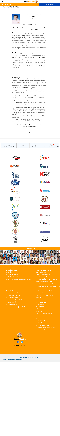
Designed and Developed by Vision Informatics (12, 359)
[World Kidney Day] (15, 158)
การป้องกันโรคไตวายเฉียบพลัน (43, 277)
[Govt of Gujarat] (15, 240)
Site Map (24, 355)
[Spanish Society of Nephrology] (15, 191)
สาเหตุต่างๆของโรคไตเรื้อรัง (13, 293)
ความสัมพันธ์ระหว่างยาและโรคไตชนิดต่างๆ (46, 323)
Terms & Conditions (32, 355)
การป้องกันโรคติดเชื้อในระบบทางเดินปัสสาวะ (47, 284)
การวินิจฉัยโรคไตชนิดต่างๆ (13, 277)
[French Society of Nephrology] (15, 207)
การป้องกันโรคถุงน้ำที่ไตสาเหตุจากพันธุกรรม (46, 279)
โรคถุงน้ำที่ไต (39, 311)
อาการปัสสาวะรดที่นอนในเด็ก (43, 330)
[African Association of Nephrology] (15, 223)
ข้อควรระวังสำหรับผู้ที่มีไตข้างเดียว (44, 281)
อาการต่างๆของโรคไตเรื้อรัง (13, 295)
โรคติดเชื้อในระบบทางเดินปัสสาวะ (44, 316)
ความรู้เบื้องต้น (9, 272)
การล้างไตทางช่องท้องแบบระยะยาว (44, 295)
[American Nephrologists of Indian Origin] (45, 240)
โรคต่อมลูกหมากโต (40, 320)
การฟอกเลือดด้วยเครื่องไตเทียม (43, 293)
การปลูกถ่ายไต (39, 297)
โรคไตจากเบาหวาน (40, 309)
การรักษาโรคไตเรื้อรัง (11, 304)
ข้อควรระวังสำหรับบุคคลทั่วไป (43, 272)
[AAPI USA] (15, 183)
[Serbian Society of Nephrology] (15, 215)
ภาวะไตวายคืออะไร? (41, 304)
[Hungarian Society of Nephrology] (45, 215)
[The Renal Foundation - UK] (45, 183)
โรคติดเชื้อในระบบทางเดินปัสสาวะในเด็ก (45, 327)
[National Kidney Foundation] (15, 166)
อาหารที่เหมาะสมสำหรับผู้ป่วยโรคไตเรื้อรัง (16, 307)
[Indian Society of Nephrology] (45, 199)
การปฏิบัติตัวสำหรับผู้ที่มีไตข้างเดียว (44, 313)
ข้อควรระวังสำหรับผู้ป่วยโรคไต (43, 274)
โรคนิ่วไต (38, 318)
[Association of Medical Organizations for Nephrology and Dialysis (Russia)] (45, 191)
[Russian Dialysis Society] (15, 199)
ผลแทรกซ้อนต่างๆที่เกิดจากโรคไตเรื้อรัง (15, 300)
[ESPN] (15, 174)
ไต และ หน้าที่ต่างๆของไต (12, 274)
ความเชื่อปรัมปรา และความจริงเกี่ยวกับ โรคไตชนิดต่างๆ (19, 279)
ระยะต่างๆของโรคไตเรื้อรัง (12, 297)
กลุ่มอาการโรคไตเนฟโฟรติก (42, 325)
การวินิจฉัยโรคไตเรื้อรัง (12, 302)
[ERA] (45, 158)
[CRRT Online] (45, 232)
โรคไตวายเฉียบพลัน (40, 306)
